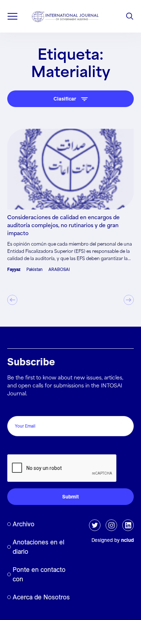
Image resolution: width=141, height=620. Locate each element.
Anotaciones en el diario (38, 547)
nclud (127, 540)
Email (15, 408)
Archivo (23, 524)
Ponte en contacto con (39, 574)
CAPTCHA (22, 446)
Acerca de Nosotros (41, 597)
